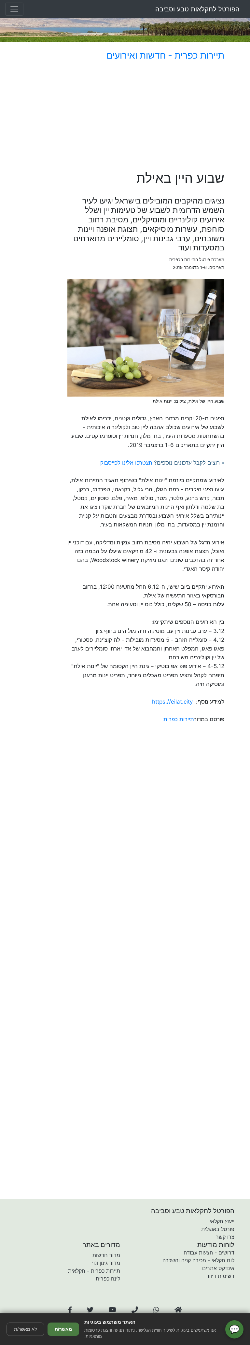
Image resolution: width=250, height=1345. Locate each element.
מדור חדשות (106, 1255)
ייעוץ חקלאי (222, 1221)
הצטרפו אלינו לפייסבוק (126, 462)
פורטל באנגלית (217, 1229)
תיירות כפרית (178, 719)
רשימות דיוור (220, 1276)
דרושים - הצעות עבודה (209, 1252)
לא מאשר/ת (25, 1329)
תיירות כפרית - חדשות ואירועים (165, 55)
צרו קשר (225, 1237)
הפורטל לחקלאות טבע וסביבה (197, 9)
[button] (70, 1310)
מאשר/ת (63, 1329)
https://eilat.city (172, 701)
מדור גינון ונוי (106, 1263)
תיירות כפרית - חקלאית (94, 1271)
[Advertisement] (145, 116)
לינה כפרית (108, 1278)
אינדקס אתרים (218, 1268)
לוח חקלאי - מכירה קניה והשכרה (198, 1260)
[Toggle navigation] (14, 9)
